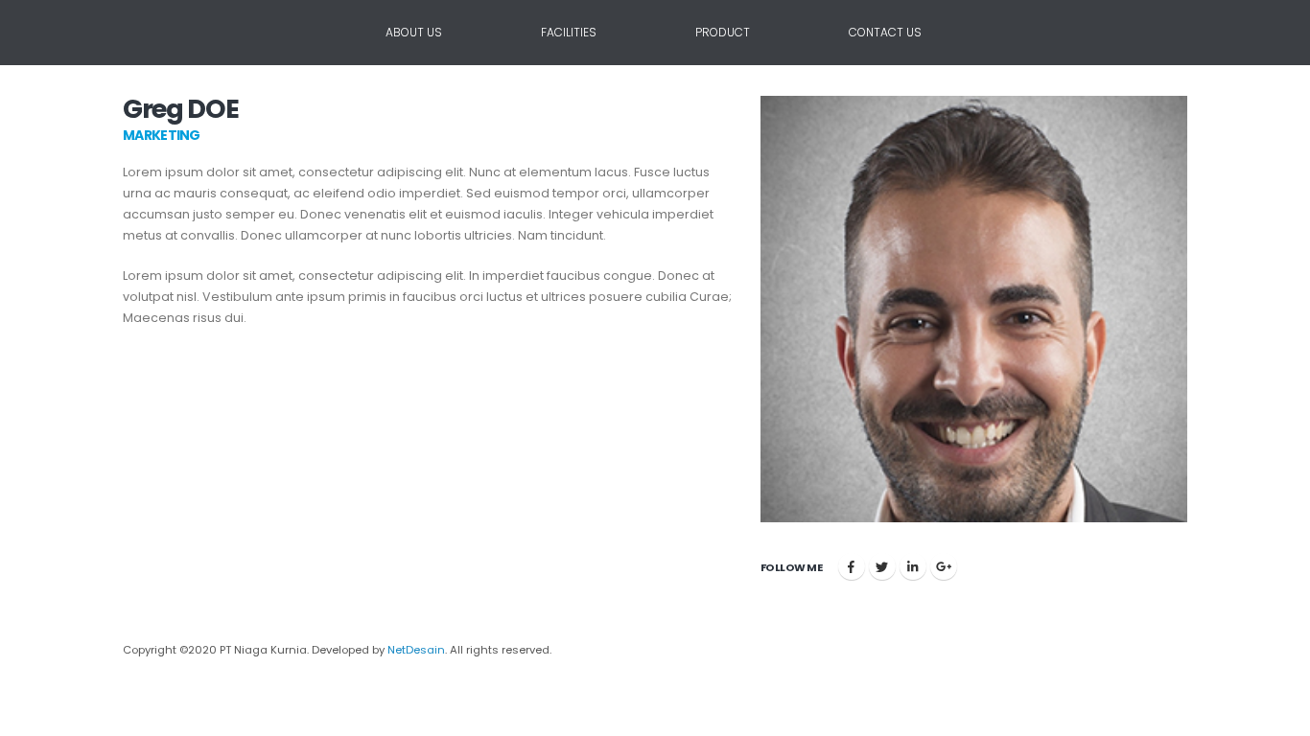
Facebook (851, 566)
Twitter (882, 566)
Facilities (569, 32)
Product (722, 32)
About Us (414, 32)
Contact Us (885, 32)
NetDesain (416, 649)
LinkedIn (913, 566)
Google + (943, 566)
